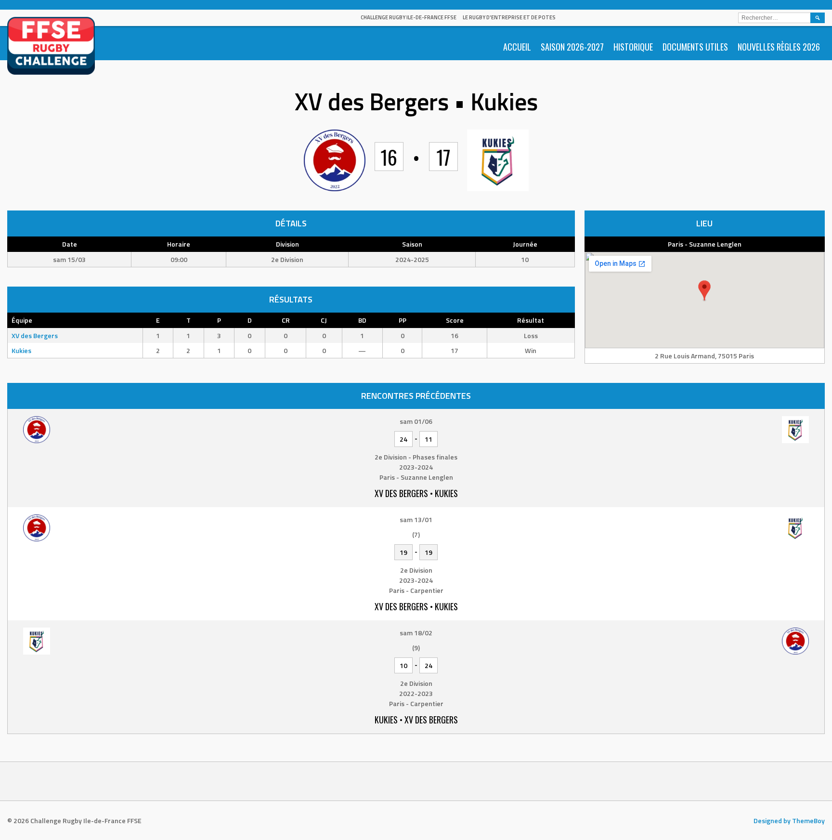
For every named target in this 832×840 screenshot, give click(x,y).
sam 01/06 (416, 421)
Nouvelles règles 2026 (779, 46)
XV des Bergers (35, 335)
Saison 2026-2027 (572, 46)
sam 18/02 (416, 633)
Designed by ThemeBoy (789, 820)
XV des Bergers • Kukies (416, 493)
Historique (633, 46)
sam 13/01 (416, 519)
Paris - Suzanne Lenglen (704, 244)
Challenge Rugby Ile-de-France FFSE (408, 17)
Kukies (21, 350)
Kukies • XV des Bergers (416, 719)
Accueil (517, 46)
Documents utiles (695, 46)
